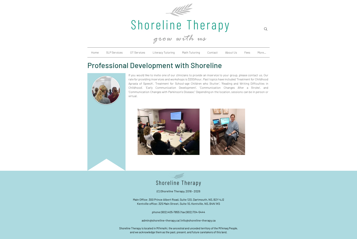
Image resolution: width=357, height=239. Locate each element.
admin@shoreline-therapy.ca (160, 220)
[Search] (266, 29)
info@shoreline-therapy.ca (198, 220)
